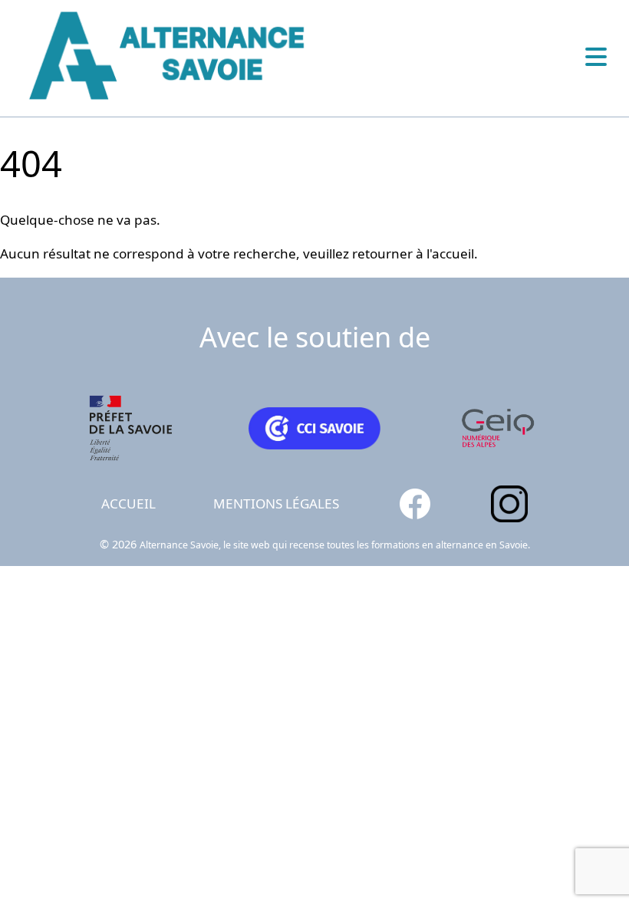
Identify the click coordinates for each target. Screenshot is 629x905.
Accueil (128, 503)
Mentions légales (276, 503)
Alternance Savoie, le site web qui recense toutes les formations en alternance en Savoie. (335, 544)
